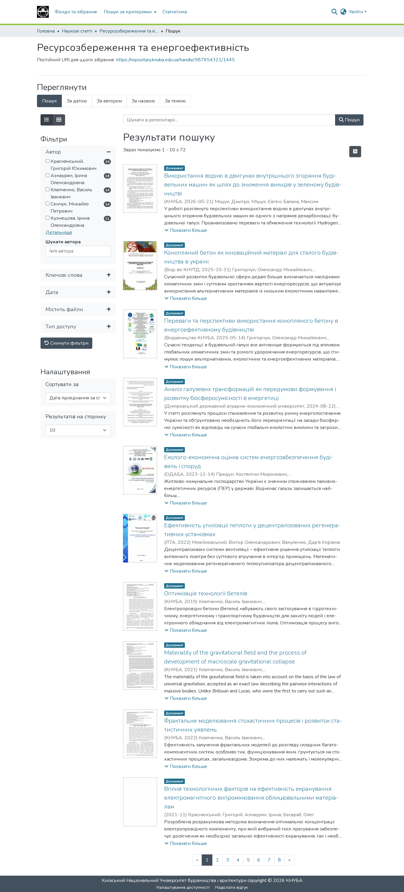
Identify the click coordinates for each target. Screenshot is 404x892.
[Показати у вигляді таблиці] (59, 120)
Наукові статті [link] (77, 31)
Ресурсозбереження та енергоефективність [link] (129, 31)
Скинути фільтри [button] (68, 343)
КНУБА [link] (294, 880)
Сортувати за (62, 385)
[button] (43, 12)
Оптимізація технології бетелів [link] (205, 593)
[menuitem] (129, 12)
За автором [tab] (109, 101)
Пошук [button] (352, 120)
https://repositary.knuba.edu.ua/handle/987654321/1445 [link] (175, 60)
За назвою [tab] (143, 101)
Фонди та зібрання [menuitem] (76, 12)
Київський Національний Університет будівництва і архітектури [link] (174, 880)
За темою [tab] (175, 101)
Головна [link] (46, 31)
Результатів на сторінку (76, 417)
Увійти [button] (356, 12)
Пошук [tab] (49, 101)
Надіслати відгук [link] (231, 887)
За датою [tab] (77, 101)
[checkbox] (47, 161)
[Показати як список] (47, 120)
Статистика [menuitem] (174, 12)
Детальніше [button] (59, 232)
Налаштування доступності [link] (183, 887)
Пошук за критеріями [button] (128, 12)
